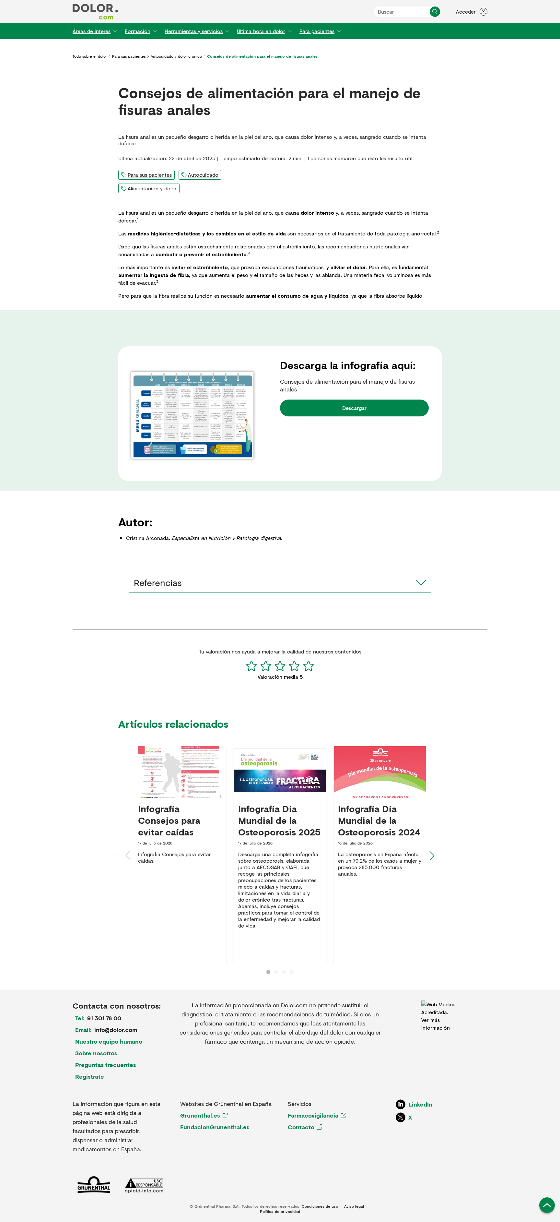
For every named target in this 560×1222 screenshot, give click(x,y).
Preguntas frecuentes (105, 1064)
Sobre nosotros (96, 1053)
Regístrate (89, 1076)
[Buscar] (435, 11)
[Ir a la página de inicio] (95, 11)
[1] (251, 666)
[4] (294, 666)
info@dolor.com (115, 1029)
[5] (308, 666)
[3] (280, 666)
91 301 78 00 (104, 1018)
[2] (266, 666)
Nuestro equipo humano (108, 1041)
